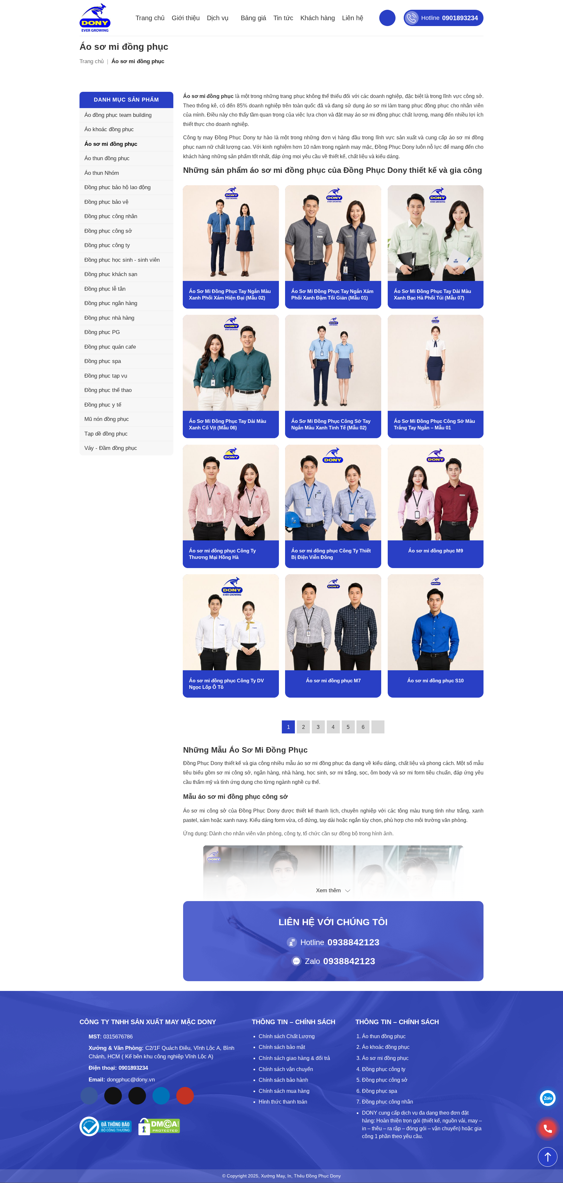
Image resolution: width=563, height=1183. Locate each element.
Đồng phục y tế (102, 405)
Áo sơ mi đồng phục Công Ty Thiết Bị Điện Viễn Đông (331, 554)
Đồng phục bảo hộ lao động (117, 187)
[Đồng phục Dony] (94, 18)
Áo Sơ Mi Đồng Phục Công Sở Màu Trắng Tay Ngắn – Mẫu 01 (434, 424)
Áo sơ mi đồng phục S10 (435, 680)
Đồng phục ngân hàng (110, 303)
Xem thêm (328, 890)
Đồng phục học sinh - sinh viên (122, 260)
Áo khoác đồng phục (109, 129)
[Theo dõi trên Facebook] (89, 1096)
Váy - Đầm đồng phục (110, 448)
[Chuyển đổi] (164, 158)
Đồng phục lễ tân (104, 289)
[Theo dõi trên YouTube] (185, 1096)
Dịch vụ (217, 17)
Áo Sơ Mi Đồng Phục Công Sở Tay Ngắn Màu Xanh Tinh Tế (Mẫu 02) (330, 424)
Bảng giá (253, 17)
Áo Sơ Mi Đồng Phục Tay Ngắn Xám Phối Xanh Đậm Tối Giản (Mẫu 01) (332, 294)
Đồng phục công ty (107, 245)
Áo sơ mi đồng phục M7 (333, 680)
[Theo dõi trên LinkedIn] (161, 1096)
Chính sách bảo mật (282, 1047)
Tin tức (283, 17)
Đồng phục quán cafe (110, 347)
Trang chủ (150, 17)
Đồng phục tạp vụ (105, 376)
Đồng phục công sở (108, 231)
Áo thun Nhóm (101, 173)
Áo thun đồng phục (107, 158)
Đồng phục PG (102, 332)
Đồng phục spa (102, 361)
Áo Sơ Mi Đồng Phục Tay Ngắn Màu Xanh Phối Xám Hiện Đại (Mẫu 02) (230, 294)
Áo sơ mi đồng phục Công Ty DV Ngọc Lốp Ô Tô (226, 684)
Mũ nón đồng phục (106, 419)
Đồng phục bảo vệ (106, 202)
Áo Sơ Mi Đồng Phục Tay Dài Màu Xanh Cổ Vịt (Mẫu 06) (227, 424)
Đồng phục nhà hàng (109, 318)
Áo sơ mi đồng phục (110, 144)
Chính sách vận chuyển (286, 1069)
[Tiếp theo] (377, 726)
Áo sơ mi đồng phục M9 (435, 550)
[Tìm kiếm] (387, 18)
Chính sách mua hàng (284, 1091)
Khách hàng (317, 17)
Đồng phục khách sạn (110, 274)
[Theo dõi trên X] (137, 1096)
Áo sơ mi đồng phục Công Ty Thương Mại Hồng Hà (222, 554)
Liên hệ (352, 17)
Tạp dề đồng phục (106, 434)
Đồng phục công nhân (110, 216)
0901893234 (133, 1068)
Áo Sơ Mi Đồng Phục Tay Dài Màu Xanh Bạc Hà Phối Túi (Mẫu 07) (432, 294)
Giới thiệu (186, 17)
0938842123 (353, 942)
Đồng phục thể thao (108, 390)
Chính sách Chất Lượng (287, 1036)
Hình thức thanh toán (283, 1102)
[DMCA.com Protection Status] (159, 1126)
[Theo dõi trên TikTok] (113, 1096)
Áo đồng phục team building (118, 115)
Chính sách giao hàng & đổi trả (294, 1058)
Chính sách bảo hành (283, 1080)
